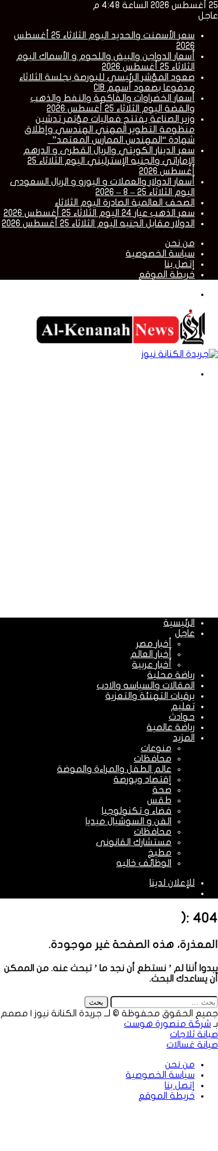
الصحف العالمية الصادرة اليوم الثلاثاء (125, 202)
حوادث (182, 716)
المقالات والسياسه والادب (146, 685)
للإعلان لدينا (172, 882)
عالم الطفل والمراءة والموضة (114, 769)
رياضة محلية (171, 675)
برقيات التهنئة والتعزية (150, 696)
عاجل (185, 633)
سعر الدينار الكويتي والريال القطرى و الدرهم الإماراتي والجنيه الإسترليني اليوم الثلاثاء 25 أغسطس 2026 (109, 161)
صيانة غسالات (192, 1044)
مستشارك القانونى (133, 842)
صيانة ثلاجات (194, 1034)
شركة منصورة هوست (167, 1024)
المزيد (184, 737)
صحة (161, 790)
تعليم (183, 706)
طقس (159, 800)
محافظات (152, 758)
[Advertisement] (109, 497)
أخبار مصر (153, 643)
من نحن (180, 243)
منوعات (156, 748)
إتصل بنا (180, 264)
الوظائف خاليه (143, 863)
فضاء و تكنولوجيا (136, 811)
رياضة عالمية (170, 727)
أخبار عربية (151, 664)
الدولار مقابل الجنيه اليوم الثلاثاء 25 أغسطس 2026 (98, 223)
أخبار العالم (150, 654)
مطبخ (159, 852)
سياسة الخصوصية (160, 253)
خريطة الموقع (166, 274)
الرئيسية (179, 622)
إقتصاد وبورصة (142, 779)
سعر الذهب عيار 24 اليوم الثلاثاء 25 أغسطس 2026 (99, 213)
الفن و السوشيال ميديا (128, 821)
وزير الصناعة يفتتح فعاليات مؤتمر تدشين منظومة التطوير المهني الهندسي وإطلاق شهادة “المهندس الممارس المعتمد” (109, 129)
